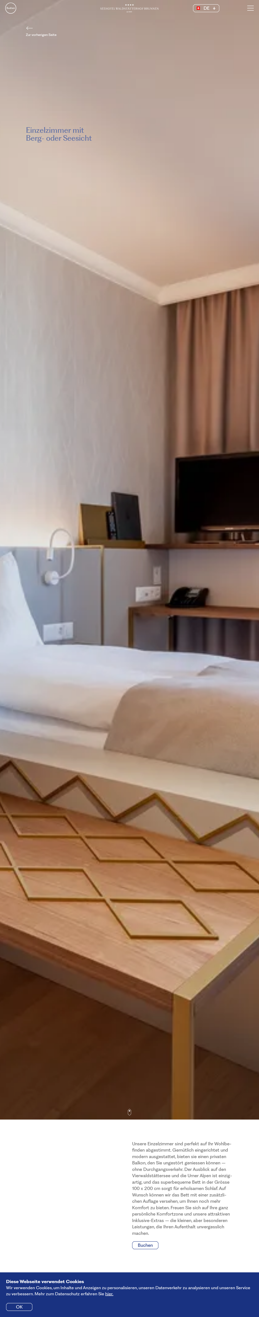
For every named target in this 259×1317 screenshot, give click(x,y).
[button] (206, 8)
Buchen (10, 8)
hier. (109, 1293)
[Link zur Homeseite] (129, 8)
